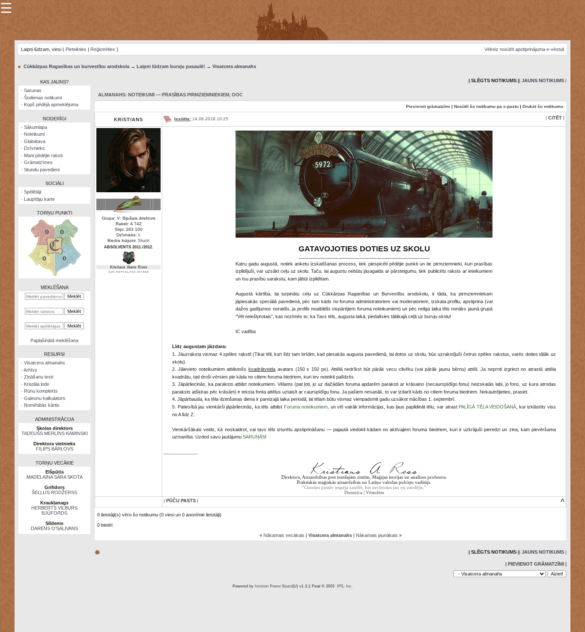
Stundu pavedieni (42, 169)
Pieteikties (76, 49)
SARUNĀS (254, 436)
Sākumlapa (35, 127)
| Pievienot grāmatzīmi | (536, 563)
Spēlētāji (32, 191)
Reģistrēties (102, 49)
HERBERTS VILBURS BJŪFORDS (54, 510)
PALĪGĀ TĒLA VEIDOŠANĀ (487, 406)
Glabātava (34, 141)
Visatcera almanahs (234, 66)
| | (543, 80)
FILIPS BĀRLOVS (54, 448)
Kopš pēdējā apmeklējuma (51, 104)
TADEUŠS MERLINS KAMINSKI (54, 433)
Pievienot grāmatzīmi (428, 106)
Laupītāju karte (39, 199)
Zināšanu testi (38, 376)
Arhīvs (30, 370)
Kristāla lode (36, 384)
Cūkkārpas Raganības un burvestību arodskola (76, 66)
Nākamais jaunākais (377, 535)
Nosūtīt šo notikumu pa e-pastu (486, 106)
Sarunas (33, 90)
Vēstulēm (375, 492)
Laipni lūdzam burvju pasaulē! (171, 66)
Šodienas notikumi (43, 97)
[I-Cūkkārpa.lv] (292, 19)
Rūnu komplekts (41, 391)
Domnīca (353, 492)
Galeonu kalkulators (45, 398)
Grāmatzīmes (38, 162)
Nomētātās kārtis (42, 405)
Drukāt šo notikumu (542, 106)
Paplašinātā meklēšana (54, 340)
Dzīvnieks (34, 148)
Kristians (128, 119)
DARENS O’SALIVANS (54, 528)
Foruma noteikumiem (306, 406)
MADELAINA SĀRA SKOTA (55, 477)
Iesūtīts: (182, 118)
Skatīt (143, 240)
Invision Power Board (273, 586)
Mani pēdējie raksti (43, 155)
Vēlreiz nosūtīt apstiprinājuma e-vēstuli (524, 49)
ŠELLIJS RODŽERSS (54, 492)
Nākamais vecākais (283, 535)
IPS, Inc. (345, 586)
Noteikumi (34, 134)
